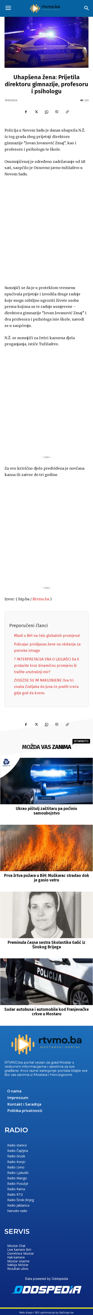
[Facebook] (25, 111)
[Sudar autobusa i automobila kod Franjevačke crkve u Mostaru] (46, 981)
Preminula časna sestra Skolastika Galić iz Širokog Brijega (46, 944)
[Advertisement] (46, 230)
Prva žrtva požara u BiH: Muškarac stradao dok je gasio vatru (46, 878)
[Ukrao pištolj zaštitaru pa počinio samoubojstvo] (46, 781)
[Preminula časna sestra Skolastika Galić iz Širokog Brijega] (46, 915)
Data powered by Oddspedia (46, 1279)
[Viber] (56, 111)
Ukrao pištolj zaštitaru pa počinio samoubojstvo (46, 811)
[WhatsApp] (46, 111)
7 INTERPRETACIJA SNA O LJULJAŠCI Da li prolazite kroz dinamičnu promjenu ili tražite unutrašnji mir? (46, 665)
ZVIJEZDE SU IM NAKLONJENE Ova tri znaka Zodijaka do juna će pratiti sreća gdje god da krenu (46, 686)
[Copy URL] (67, 111)
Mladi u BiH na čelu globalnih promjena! (47, 635)
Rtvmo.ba (41, 599)
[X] (36, 111)
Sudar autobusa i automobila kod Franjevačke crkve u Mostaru (46, 1011)
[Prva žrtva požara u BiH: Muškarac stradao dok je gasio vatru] (46, 848)
